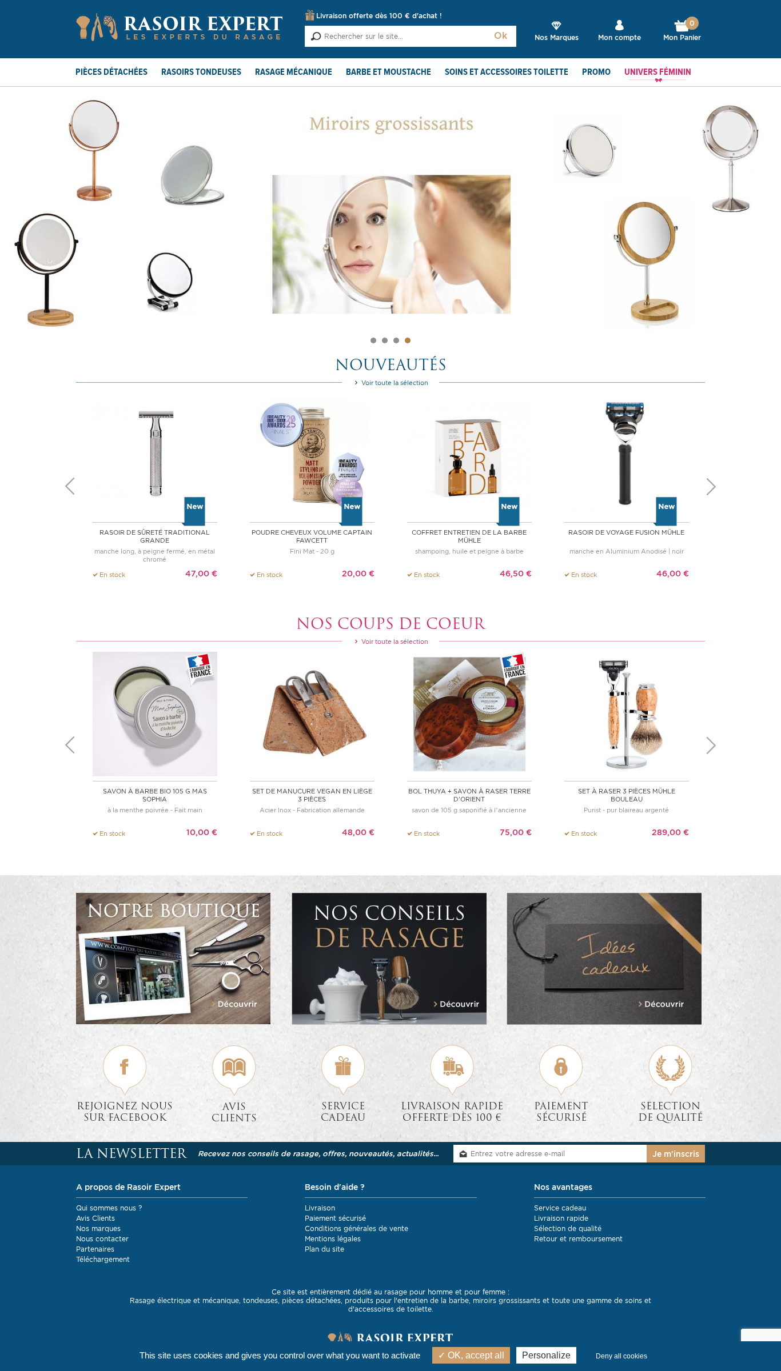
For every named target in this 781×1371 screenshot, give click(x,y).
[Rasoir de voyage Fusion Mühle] (626, 454)
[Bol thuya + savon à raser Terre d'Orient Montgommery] (469, 713)
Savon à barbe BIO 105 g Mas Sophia (155, 795)
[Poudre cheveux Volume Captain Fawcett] (312, 454)
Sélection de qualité (567, 1228)
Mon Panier (682, 31)
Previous (70, 486)
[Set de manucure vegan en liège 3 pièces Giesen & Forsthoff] (312, 713)
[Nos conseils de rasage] (391, 959)
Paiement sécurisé (335, 1218)
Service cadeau (560, 1208)
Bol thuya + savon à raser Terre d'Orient (469, 795)
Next (711, 486)
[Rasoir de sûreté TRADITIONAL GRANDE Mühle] (155, 454)
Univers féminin (657, 72)
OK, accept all (474, 1355)
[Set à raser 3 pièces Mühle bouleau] (626, 713)
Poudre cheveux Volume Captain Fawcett (312, 536)
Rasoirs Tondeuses (201, 72)
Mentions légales (333, 1238)
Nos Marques (557, 37)
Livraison (320, 1208)
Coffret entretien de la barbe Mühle (469, 536)
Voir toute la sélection (394, 383)
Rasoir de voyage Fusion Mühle (626, 532)
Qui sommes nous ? (109, 1208)
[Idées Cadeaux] (606, 959)
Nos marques (98, 1228)
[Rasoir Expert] (180, 26)
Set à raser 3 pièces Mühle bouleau (626, 795)
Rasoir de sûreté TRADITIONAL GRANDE (154, 536)
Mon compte (619, 37)
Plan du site (324, 1249)
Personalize (546, 1355)
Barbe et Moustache (388, 72)
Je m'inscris (675, 1153)
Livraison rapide (561, 1218)
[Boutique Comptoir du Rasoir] (175, 958)
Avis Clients (95, 1218)
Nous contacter (102, 1238)
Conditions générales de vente (356, 1228)
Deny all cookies (621, 1356)
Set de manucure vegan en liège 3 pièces (312, 795)
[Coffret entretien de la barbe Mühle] (469, 454)
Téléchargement (103, 1259)
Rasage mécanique (293, 72)
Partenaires (95, 1249)
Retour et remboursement (578, 1238)
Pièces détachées (111, 72)
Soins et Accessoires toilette (506, 72)
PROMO (596, 72)
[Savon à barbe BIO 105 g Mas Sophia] (155, 713)
